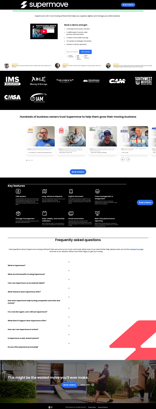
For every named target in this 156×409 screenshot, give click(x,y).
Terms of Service (103, 407)
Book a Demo (128, 5)
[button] (123, 159)
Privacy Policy (92, 407)
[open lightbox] (40, 140)
